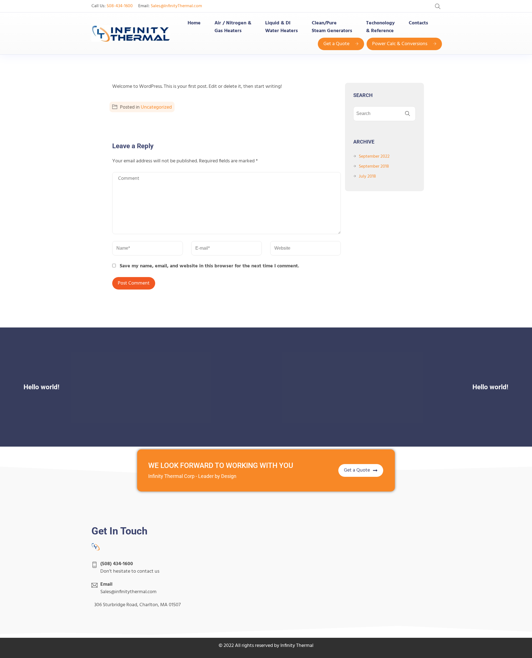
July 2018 (367, 176)
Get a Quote (336, 44)
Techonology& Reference (380, 27)
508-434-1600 (120, 6)
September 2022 (374, 156)
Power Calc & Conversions (399, 44)
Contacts (418, 23)
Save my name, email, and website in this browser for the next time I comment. (209, 266)
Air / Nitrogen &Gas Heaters (232, 27)
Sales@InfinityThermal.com (176, 6)
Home (194, 23)
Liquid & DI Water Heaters (281, 27)
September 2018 (374, 166)
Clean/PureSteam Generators (332, 27)
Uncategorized (156, 107)
